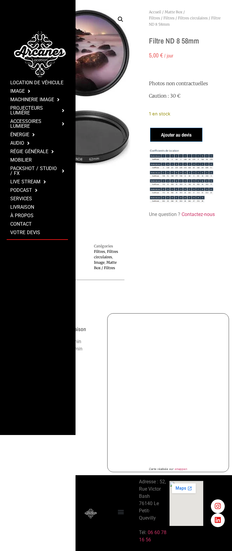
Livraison (22, 207)
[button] (120, 19)
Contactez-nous (198, 214)
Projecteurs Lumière (26, 110)
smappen (181, 469)
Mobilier (21, 160)
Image (17, 91)
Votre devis (25, 232)
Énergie (19, 134)
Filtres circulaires (193, 18)
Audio (17, 143)
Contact (21, 224)
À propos (22, 215)
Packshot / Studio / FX (33, 171)
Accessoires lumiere (25, 123)
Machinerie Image (32, 99)
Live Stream (25, 182)
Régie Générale (29, 151)
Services (21, 198)
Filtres (169, 18)
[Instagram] (218, 506)
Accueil (155, 12)
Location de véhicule (36, 82)
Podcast (21, 190)
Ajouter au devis (176, 134)
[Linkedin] (218, 520)
